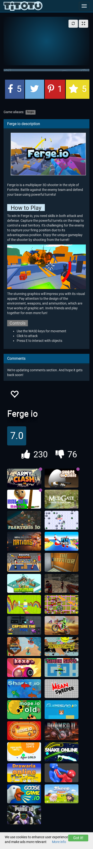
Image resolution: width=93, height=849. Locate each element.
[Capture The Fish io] (24, 625)
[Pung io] (24, 815)
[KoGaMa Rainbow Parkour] (24, 604)
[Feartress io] (24, 520)
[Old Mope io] (24, 709)
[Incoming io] (61, 646)
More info (59, 842)
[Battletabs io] (24, 583)
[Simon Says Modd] (61, 667)
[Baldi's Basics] (24, 499)
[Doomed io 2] (61, 730)
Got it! (78, 838)
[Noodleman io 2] (61, 772)
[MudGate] (61, 499)
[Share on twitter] (34, 89)
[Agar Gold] (24, 751)
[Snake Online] (61, 751)
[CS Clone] (61, 583)
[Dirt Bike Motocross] (61, 625)
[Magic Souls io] (61, 604)
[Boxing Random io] (24, 562)
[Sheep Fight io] (61, 794)
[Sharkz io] (24, 688)
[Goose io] (24, 794)
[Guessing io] (61, 709)
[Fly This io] (61, 541)
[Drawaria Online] (24, 772)
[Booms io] (24, 730)
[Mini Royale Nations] (24, 541)
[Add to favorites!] (14, 395)
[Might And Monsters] (24, 646)
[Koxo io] (24, 667)
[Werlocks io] (61, 520)
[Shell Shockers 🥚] (61, 478)
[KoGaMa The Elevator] (61, 562)
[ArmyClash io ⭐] (24, 478)
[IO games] (23, 6)
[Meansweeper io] (61, 688)
